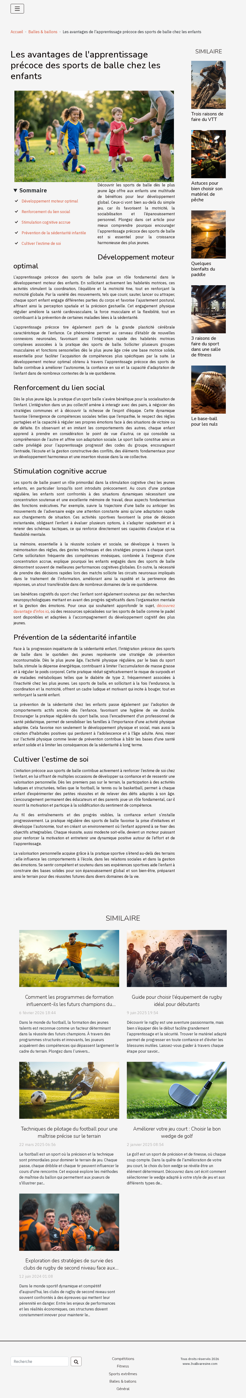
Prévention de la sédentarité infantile (54, 232)
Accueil (17, 31)
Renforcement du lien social (46, 211)
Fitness (123, 1366)
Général (123, 1389)
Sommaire (33, 190)
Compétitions (123, 1358)
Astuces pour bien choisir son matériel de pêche (206, 191)
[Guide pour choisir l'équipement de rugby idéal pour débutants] (177, 958)
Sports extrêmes (123, 1374)
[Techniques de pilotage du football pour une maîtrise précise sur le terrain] (69, 1090)
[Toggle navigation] (17, 8)
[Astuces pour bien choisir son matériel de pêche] (208, 153)
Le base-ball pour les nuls (204, 421)
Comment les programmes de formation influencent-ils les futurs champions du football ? (69, 1004)
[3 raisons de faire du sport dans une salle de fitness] (208, 308)
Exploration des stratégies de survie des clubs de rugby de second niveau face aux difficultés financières (69, 1267)
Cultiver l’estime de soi (41, 243)
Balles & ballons (42, 31)
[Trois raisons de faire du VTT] (208, 84)
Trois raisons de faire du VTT (207, 117)
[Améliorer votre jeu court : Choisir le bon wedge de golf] (177, 1090)
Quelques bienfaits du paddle (203, 269)
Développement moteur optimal (50, 201)
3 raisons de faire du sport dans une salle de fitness (206, 346)
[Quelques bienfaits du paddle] (208, 234)
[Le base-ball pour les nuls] (208, 389)
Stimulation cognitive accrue (46, 222)
